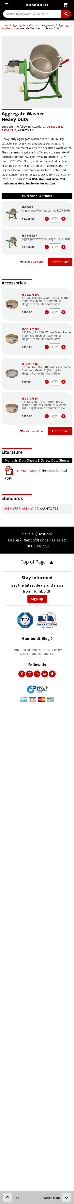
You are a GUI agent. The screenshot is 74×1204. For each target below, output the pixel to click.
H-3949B (27, 207)
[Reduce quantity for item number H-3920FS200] (47, 312)
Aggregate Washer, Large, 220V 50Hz (46, 239)
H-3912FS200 (30, 329)
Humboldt (37, 5)
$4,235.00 (28, 218)
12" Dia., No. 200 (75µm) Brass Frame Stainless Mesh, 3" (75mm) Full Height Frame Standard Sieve (46, 335)
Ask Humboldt (27, 540)
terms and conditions (26, 650)
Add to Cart (60, 262)
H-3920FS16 (30, 364)
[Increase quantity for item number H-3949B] (63, 219)
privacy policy (53, 650)
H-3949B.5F (29, 235)
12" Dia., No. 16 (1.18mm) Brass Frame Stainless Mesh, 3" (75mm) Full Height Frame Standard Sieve (44, 405)
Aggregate (19, 25)
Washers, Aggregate (42, 25)
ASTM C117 (9, 130)
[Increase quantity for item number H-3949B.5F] (63, 247)
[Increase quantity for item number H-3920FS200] (63, 312)
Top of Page (34, 562)
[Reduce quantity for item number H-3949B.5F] (47, 247)
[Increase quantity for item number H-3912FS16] (63, 416)
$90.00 (26, 381)
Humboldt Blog (36, 638)
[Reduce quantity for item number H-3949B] (47, 219)
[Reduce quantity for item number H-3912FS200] (47, 347)
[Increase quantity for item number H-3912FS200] (63, 347)
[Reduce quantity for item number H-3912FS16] (47, 416)
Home (5, 25)
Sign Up (37, 599)
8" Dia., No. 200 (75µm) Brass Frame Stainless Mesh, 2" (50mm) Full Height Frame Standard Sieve (45, 301)
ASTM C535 (54, 126)
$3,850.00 (28, 247)
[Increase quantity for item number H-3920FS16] (63, 382)
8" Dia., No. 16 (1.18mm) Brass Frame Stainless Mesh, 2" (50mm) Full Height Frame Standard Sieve (46, 370)
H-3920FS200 (30, 294)
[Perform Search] (66, 14)
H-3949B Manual (29, 471)
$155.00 (27, 347)
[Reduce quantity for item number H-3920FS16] (47, 382)
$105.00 (27, 312)
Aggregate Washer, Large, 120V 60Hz (46, 210)
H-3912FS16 (30, 398)
